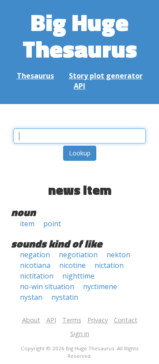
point (52, 223)
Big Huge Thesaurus (80, 35)
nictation (109, 265)
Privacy (97, 320)
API (79, 86)
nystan (31, 297)
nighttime (78, 276)
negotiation (78, 254)
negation (35, 254)
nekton (118, 254)
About (31, 320)
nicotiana (35, 265)
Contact (125, 320)
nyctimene (100, 286)
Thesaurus (35, 76)
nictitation (36, 276)
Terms (71, 320)
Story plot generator (106, 76)
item (27, 223)
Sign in (79, 333)
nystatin (64, 297)
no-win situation (47, 286)
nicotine (72, 265)
